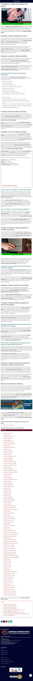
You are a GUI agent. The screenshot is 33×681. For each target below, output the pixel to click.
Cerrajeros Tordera (7, 562)
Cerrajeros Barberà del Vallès (9, 443)
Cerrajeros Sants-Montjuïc (9, 582)
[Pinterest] (6, 621)
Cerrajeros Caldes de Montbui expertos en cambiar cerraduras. (14, 609)
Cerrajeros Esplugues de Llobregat (10, 470)
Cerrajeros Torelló (7, 564)
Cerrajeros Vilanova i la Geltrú (9, 575)
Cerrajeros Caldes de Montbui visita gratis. (9, 185)
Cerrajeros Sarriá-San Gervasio (10, 585)
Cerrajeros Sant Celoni (8, 537)
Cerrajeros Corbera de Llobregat (10, 463)
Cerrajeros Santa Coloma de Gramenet (11, 555)
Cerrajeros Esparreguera (8, 468)
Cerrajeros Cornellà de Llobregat (10, 465)
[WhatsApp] (9, 621)
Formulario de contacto (4, 657)
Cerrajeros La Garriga (8, 474)
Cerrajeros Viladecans (8, 569)
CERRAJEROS (4, 430)
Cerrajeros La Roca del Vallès (9, 525)
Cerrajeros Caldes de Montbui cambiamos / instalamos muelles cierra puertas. (17, 613)
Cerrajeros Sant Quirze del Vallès (10, 550)
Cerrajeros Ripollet (7, 523)
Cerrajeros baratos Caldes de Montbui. (9, 607)
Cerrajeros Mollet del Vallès (9, 498)
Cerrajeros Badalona (8, 440)
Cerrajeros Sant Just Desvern (9, 546)
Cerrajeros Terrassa (7, 561)
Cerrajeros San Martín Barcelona (10, 594)
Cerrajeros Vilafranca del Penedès (10, 571)
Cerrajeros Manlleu (7, 488)
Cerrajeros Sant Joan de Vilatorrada (11, 543)
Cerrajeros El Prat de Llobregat (9, 518)
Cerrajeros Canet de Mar (8, 450)
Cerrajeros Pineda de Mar (8, 516)
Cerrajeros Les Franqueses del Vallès (11, 472)
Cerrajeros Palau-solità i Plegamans (11, 509)
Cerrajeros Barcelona (8, 433)
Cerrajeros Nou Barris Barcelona (10, 591)
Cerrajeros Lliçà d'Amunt (8, 484)
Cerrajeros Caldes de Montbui (9, 447)
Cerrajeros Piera (7, 514)
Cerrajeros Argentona (8, 438)
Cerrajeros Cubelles (7, 466)
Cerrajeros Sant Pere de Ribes (9, 548)
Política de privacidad (4, 652)
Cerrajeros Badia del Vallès (9, 442)
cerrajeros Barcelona (7, 152)
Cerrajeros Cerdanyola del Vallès (10, 461)
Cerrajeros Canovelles (8, 452)
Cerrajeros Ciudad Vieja (8, 578)
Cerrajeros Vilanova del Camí (9, 573)
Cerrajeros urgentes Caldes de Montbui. (10, 605)
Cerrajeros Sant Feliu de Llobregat (10, 541)
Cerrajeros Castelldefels (8, 459)
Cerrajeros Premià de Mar (8, 521)
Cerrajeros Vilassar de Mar (9, 577)
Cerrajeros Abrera (7, 434)
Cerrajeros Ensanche (8, 580)
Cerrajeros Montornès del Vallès (10, 505)
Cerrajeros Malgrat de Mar (9, 486)
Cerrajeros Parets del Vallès (9, 513)
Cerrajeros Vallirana (7, 566)
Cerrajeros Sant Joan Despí (9, 545)
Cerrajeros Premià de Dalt (9, 520)
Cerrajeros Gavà (7, 475)
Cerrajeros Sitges (7, 559)
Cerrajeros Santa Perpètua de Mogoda (11, 557)
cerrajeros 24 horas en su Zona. (8, 425)
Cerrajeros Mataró (7, 495)
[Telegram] (11, 621)
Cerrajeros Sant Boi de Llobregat (10, 536)
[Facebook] (2, 621)
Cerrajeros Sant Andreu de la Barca (10, 532)
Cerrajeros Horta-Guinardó (9, 589)
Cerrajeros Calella (7, 449)
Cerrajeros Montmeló (8, 504)
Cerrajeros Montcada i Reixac (9, 500)
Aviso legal (2, 648)
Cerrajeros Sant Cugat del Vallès (10, 539)
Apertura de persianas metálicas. (9, 615)
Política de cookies (4, 650)
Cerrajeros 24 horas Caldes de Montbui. (10, 608)
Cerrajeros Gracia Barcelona (9, 587)
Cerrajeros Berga (7, 445)
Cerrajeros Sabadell (7, 529)
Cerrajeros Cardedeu (8, 454)
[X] (4, 621)
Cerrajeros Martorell (7, 491)
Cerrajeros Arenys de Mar (8, 436)
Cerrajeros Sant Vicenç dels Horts (10, 553)
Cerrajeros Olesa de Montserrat (10, 507)
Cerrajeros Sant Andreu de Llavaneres (11, 534)
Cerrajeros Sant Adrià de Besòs (10, 530)
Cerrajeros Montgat (7, 502)
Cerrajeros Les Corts (7, 584)
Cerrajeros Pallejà (7, 511)
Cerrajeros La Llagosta (8, 482)
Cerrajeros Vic (6, 568)
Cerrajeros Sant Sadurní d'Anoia (10, 552)
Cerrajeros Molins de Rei (8, 497)
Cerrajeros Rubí (7, 527)
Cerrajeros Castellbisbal (8, 458)
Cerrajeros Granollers (8, 477)
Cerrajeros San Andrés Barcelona (10, 593)
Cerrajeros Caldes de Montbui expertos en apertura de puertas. (14, 612)
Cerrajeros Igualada (7, 481)
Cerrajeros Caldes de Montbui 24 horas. (9, 604)
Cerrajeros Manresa (7, 490)
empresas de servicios (19, 151)
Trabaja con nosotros (4, 654)
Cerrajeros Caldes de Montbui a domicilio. (10, 611)
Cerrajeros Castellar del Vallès (9, 456)
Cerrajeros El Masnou (8, 493)
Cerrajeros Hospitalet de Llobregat (10, 479)
